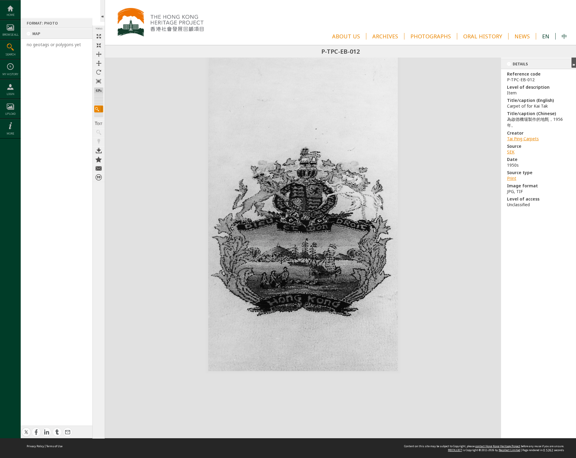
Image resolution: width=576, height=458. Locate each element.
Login (10, 94)
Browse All (10, 35)
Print (511, 178)
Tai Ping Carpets (523, 138)
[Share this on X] (26, 429)
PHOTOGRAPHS (430, 36)
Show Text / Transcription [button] (99, 123)
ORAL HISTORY (482, 36)
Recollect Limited (509, 450)
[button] (98, 109)
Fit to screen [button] (99, 45)
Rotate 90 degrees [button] (99, 72)
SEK (510, 152)
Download (99, 150)
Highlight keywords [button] (99, 141)
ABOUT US (346, 36)
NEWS (522, 36)
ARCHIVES (385, 36)
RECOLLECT (455, 450)
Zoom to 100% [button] (99, 81)
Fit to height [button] (99, 63)
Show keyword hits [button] (99, 132)
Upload (10, 114)
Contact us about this (99, 168)
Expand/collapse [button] (574, 63)
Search (10, 54)
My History (10, 74)
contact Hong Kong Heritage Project (497, 446)
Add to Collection (99, 159)
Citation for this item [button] (99, 177)
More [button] (10, 133)
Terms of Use (54, 446)
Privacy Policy (35, 446)
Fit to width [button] (99, 54)
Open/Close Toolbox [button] (102, 11)
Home (10, 15)
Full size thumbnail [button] (99, 36)
